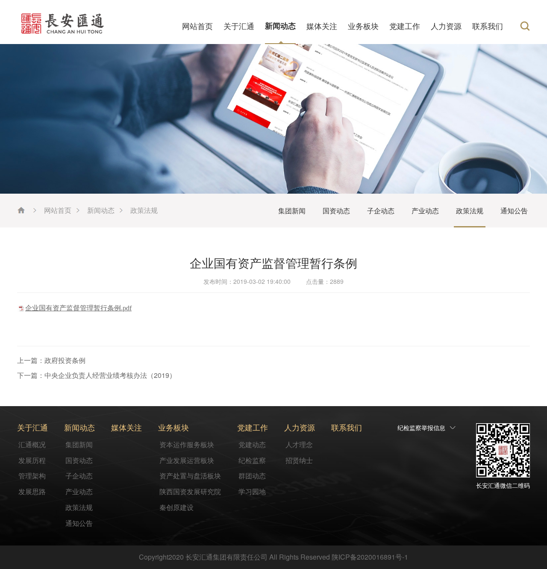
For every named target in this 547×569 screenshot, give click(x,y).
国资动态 (336, 210)
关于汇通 (239, 25)
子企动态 (380, 210)
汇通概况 (32, 444)
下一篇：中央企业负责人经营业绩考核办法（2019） (96, 375)
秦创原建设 (176, 507)
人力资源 (446, 25)
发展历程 (32, 460)
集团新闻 (292, 210)
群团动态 (252, 476)
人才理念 (299, 444)
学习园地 (252, 491)
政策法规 (144, 210)
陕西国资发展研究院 (190, 491)
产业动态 (425, 210)
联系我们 (487, 25)
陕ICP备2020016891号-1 (370, 557)
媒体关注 (321, 25)
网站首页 (197, 25)
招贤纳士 (299, 460)
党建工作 (404, 25)
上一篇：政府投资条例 (51, 360)
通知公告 (514, 210)
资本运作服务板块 (186, 444)
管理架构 (32, 476)
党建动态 (252, 444)
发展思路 (32, 491)
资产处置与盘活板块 (190, 476)
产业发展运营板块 (186, 460)
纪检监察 (252, 460)
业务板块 (363, 25)
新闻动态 (280, 25)
